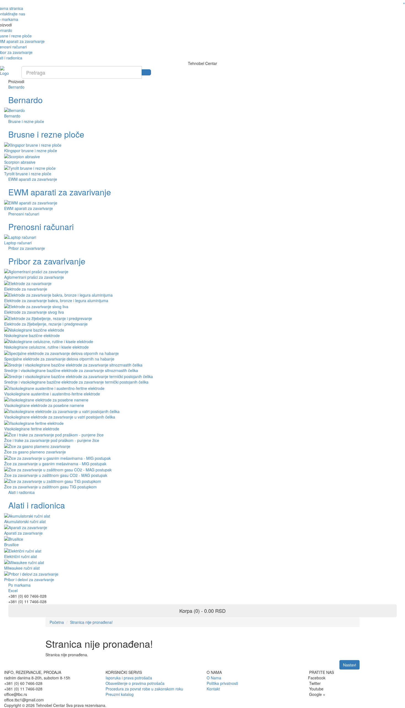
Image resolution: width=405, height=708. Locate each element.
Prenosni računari (23, 214)
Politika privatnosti (222, 683)
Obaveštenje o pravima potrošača (135, 683)
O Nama (214, 677)
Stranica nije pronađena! (91, 622)
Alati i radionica (21, 492)
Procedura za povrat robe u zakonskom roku (144, 688)
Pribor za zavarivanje (26, 248)
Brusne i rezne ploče (26, 121)
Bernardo (16, 87)
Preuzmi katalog (120, 694)
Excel (13, 590)
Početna (57, 622)
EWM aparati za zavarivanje (32, 179)
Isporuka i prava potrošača (129, 677)
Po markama (19, 585)
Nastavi (349, 665)
